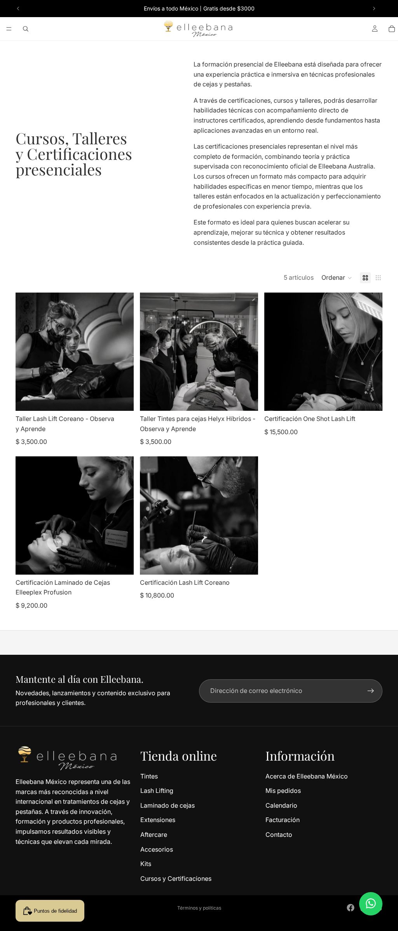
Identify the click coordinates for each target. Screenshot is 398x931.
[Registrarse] (371, 691)
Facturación (282, 820)
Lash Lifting (156, 790)
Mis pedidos (283, 790)
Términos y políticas (199, 908)
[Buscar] (25, 28)
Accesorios (156, 849)
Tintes (149, 776)
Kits (145, 864)
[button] (336, 277)
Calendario (281, 805)
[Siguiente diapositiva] (373, 8)
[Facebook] (350, 907)
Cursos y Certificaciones (175, 878)
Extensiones (157, 820)
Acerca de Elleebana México (306, 776)
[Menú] (9, 29)
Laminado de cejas (167, 805)
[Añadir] (122, 399)
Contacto (278, 834)
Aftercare (153, 834)
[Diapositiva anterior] (18, 8)
